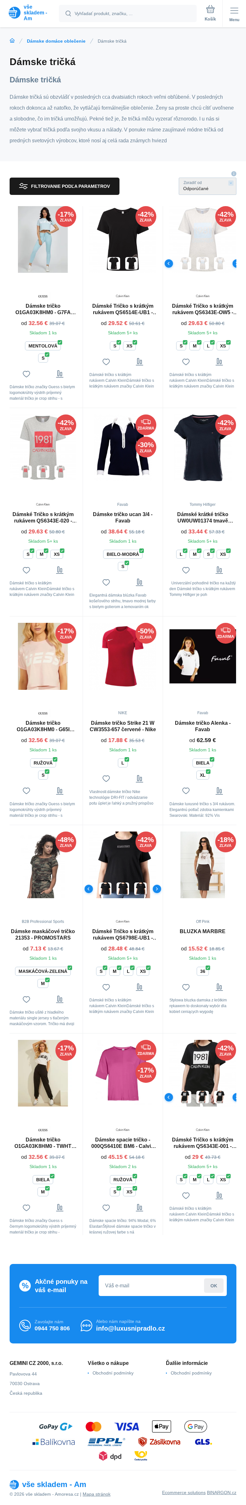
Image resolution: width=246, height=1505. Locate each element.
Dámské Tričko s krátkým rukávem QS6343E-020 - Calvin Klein (43, 518)
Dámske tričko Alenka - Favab (203, 726)
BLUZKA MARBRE (203, 931)
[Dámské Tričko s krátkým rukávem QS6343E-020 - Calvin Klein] (43, 447)
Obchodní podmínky (113, 1372)
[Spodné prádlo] (12, 40)
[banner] (30, 13)
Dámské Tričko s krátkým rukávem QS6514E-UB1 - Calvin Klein (122, 309)
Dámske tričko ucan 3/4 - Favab (122, 517)
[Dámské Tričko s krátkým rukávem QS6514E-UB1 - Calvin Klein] (122, 239)
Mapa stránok (97, 1494)
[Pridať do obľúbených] (26, 374)
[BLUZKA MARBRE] (202, 865)
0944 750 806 (52, 1328)
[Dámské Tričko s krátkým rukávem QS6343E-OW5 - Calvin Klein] (202, 239)
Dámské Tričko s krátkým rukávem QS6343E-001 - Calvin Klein (202, 1143)
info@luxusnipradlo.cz (130, 1328)
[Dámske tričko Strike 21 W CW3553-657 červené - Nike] (122, 656)
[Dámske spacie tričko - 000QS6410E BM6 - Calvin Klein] (122, 1073)
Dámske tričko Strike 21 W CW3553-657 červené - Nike (123, 726)
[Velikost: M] (202, 263)
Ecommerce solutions (184, 1492)
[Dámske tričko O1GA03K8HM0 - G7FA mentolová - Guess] (43, 239)
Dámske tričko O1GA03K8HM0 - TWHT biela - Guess (42, 1143)
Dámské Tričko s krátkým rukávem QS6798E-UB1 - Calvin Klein (122, 935)
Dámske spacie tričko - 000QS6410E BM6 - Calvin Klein (122, 1143)
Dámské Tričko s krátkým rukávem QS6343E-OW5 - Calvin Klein (202, 309)
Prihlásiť (214, 1285)
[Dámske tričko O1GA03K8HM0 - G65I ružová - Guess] (43, 656)
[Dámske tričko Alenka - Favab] (202, 656)
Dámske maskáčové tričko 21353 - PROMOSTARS (43, 935)
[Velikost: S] (114, 263)
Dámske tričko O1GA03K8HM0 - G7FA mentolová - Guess (43, 309)
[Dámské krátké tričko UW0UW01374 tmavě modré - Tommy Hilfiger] (202, 447)
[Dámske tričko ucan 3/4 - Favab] (122, 447)
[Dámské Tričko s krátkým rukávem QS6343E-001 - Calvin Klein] (202, 1073)
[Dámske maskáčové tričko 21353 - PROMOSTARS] (43, 865)
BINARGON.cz (221, 1492)
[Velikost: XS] (131, 263)
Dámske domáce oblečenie (56, 41)
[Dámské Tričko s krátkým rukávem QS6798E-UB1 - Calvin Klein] (122, 865)
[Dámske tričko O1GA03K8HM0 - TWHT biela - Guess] (43, 1073)
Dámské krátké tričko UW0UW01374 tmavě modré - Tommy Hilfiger (203, 518)
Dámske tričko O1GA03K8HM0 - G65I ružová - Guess (43, 726)
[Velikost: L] (185, 263)
